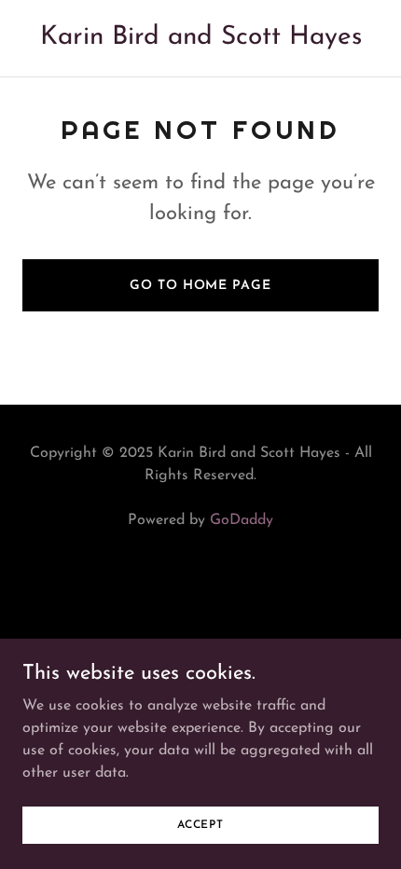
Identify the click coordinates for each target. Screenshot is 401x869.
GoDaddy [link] (241, 520)
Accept (200, 824)
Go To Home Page (200, 286)
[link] (201, 40)
